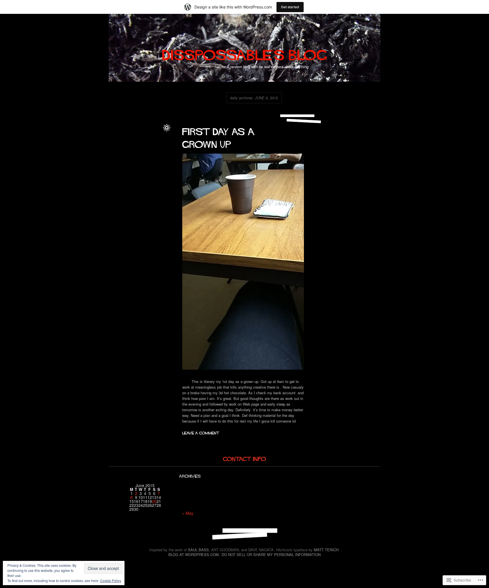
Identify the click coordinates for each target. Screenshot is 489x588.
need (155, 150)
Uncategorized (148, 138)
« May (187, 513)
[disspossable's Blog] (244, 53)
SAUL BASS (198, 549)
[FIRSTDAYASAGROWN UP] (220, 136)
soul (140, 157)
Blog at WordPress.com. (194, 554)
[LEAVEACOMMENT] (200, 432)
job (124, 150)
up (147, 157)
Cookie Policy (110, 580)
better (132, 145)
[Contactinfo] (244, 458)
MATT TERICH (326, 549)
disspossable (149, 132)
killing (132, 150)
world (155, 157)
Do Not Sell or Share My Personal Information (271, 554)
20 (154, 501)
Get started (290, 7)
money (144, 150)
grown (115, 150)
